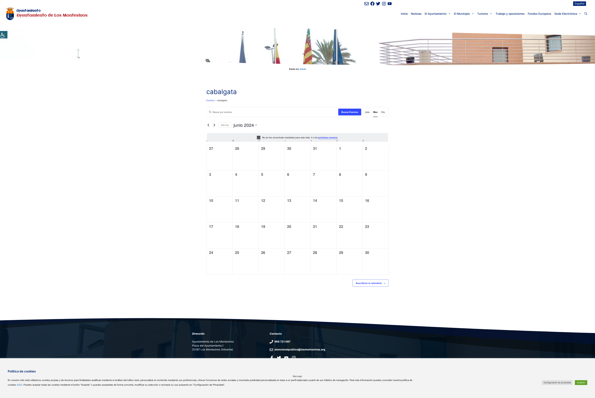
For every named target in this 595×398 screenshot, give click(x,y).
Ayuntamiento (29, 10)
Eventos (210, 100)
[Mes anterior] (208, 125)
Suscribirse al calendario (369, 283)
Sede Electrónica (565, 13)
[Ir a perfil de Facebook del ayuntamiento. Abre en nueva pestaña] (372, 3)
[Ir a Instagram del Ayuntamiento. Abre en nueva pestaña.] (294, 358)
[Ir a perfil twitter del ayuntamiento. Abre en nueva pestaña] (279, 358)
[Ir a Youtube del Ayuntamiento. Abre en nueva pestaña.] (286, 358)
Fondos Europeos (539, 13)
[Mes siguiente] (214, 125)
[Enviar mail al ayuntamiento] (366, 3)
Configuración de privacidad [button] (557, 382)
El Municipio (462, 13)
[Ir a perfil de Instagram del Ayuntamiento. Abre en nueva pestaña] (384, 3)
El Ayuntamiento (436, 13)
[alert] (297, 137)
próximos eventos (327, 137)
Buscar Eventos (349, 112)
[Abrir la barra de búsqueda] (586, 13)
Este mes (225, 125)
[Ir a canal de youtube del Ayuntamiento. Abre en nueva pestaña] (389, 3)
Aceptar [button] (581, 382)
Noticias (416, 13)
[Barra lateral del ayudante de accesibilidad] (3, 34)
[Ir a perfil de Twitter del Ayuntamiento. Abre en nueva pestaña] (378, 3)
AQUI (19, 384)
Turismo (482, 13)
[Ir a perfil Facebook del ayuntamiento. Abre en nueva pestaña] (272, 358)
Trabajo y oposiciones (510, 13)
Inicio (404, 13)
